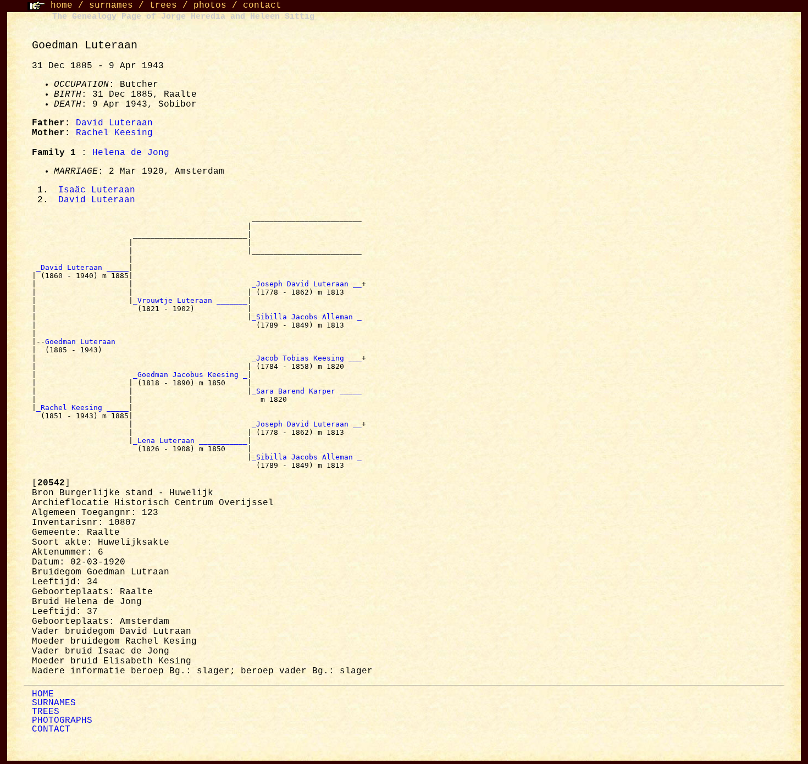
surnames (111, 5)
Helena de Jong (130, 153)
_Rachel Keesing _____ (82, 407)
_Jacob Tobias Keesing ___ (307, 358)
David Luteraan (114, 123)
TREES (45, 712)
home (62, 5)
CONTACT (51, 729)
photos (209, 5)
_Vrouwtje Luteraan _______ (190, 300)
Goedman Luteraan (82, 341)
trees (163, 5)
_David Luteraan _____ (82, 267)
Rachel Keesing (114, 133)
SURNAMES (54, 703)
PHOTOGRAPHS (62, 721)
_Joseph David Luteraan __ (307, 284)
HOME (43, 694)
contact (262, 5)
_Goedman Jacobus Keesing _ (190, 374)
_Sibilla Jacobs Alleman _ (307, 317)
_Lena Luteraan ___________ (190, 440)
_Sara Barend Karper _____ (307, 391)
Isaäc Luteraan (96, 190)
